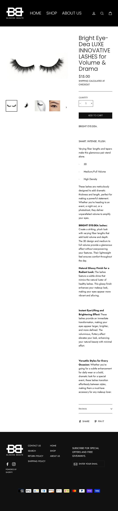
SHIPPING (83, 81)
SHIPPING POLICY (36, 461)
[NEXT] (66, 107)
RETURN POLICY (35, 456)
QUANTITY (83, 98)
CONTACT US (34, 445)
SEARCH (32, 450)
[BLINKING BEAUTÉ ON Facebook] (7, 464)
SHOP (51, 13)
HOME (35, 13)
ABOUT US (72, 13)
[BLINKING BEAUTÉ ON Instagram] (14, 464)
